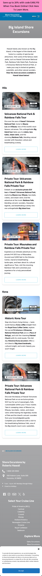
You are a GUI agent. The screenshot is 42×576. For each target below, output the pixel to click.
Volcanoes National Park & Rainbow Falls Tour (19, 115)
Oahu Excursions (33, 541)
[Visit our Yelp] (24, 494)
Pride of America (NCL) (21, 506)
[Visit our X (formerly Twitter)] (19, 494)
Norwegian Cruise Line (21, 522)
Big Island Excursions (14, 451)
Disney (21, 517)
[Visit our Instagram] (9, 494)
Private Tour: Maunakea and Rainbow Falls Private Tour (20, 246)
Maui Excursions (33, 544)
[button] (39, 549)
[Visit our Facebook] (4, 494)
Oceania (21, 525)
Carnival (21, 509)
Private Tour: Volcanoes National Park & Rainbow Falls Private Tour (18, 182)
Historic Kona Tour (15, 318)
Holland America (21, 519)
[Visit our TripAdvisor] (14, 494)
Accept (21, 571)
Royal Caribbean (21, 527)
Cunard (21, 514)
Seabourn (21, 530)
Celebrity (21, 511)
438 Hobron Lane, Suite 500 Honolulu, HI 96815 (17, 477)
